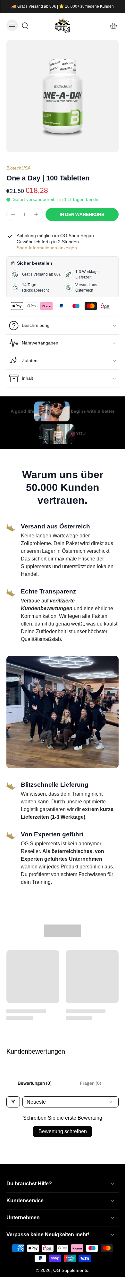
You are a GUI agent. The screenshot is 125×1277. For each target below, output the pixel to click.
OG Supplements (70, 1270)
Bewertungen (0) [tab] (35, 1083)
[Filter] (13, 1101)
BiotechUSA (18, 167)
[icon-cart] (111, 25)
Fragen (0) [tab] (90, 1083)
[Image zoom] (62, 96)
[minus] (13, 214)
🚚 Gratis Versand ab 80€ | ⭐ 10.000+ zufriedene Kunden (62, 6)
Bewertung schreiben (62, 1131)
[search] (25, 25)
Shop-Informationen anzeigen (47, 247)
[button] (82, 214)
